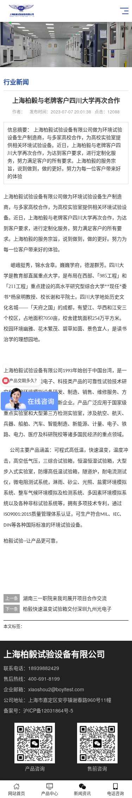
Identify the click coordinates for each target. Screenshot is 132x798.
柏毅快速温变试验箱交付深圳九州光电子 (67, 608)
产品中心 (49, 793)
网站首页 (16, 793)
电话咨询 (115, 793)
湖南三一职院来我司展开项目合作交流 (65, 598)
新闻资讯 (82, 793)
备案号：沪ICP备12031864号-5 (38, 710)
